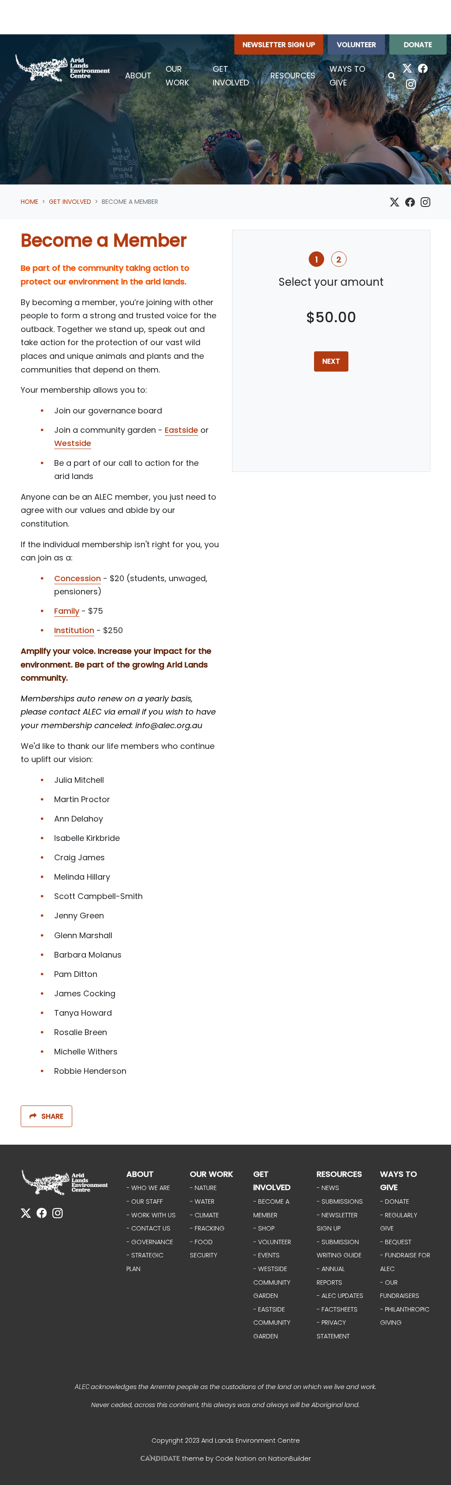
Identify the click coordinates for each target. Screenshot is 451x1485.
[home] (62, 68)
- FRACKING (207, 1228)
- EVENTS (266, 1255)
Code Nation (235, 1458)
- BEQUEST (395, 1242)
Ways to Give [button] (347, 75)
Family (66, 610)
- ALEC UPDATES (340, 1295)
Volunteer (356, 45)
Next (331, 361)
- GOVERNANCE (149, 1242)
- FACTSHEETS (337, 1309)
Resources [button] (292, 75)
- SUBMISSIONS (340, 1201)
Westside (72, 443)
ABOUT (140, 1173)
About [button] (138, 75)
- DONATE (394, 1201)
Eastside (181, 429)
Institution (74, 630)
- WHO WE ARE (148, 1187)
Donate (418, 45)
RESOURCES (339, 1173)
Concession (77, 578)
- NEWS (328, 1187)
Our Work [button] (177, 75)
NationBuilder (289, 1458)
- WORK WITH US (151, 1215)
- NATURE (203, 1187)
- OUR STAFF (144, 1201)
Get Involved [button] (238, 75)
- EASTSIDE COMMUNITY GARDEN (271, 1323)
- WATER (202, 1201)
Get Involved (70, 201)
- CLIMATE (204, 1215)
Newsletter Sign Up (279, 45)
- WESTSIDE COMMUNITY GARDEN (271, 1282)
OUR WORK (211, 1173)
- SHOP (263, 1228)
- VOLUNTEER (272, 1242)
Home (29, 201)
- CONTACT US (148, 1228)
